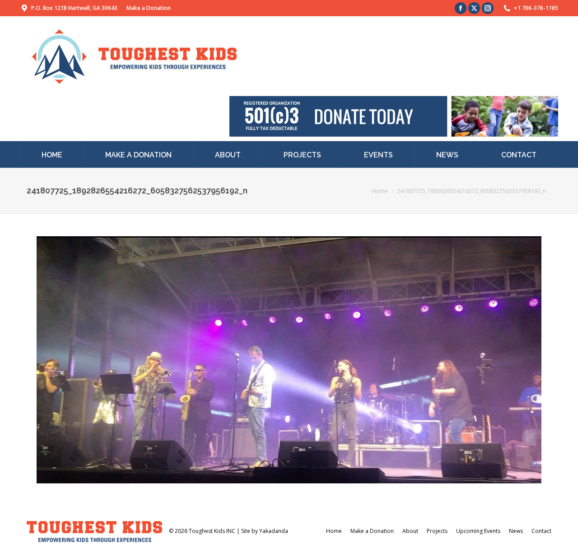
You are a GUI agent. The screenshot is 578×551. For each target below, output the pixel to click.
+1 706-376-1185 (536, 8)
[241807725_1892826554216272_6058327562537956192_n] (289, 359)
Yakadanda (273, 531)
